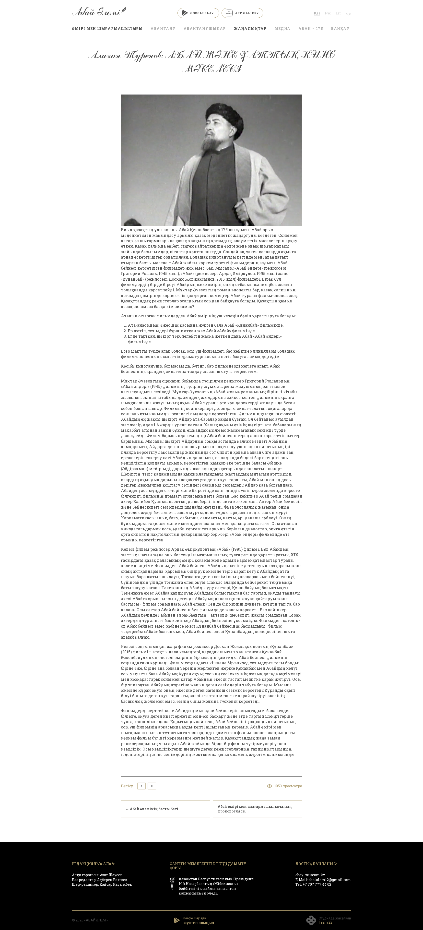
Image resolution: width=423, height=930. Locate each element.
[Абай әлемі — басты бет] (99, 13)
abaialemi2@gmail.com (330, 879)
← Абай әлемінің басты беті (152, 809)
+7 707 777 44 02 (317, 884)
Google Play (202, 13)
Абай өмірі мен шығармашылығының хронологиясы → (255, 808)
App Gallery (247, 13)
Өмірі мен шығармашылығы (107, 28)
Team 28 (325, 922)
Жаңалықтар (250, 28)
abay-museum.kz (310, 874)
